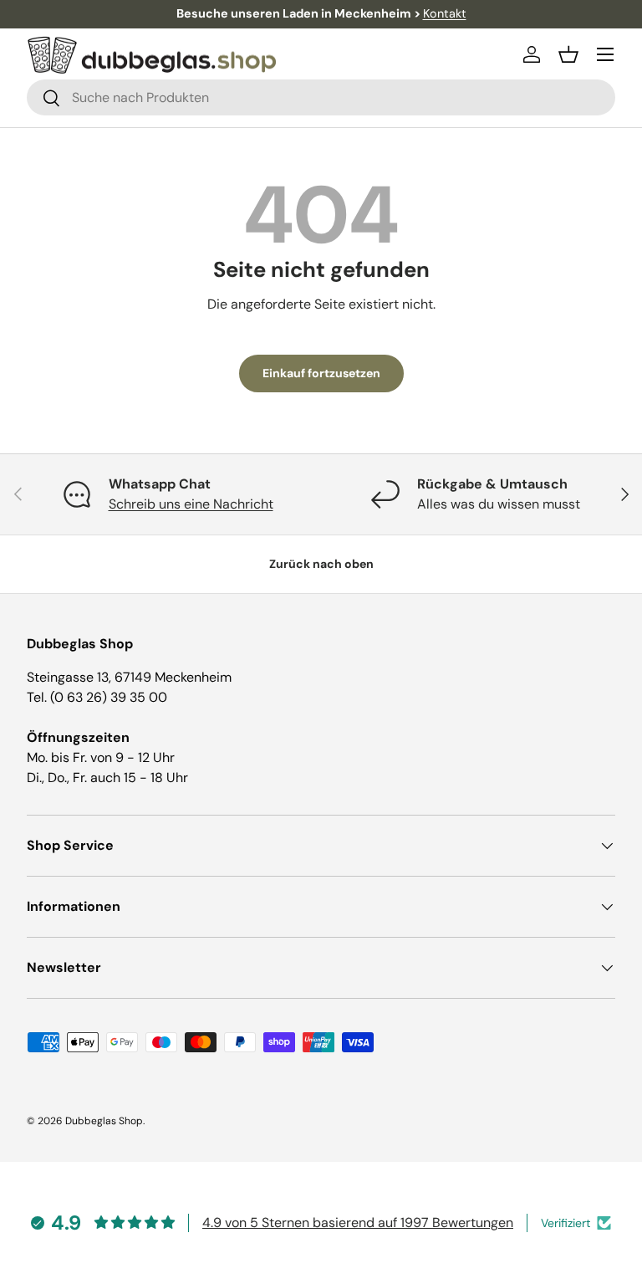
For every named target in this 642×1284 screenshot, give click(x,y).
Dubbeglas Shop (104, 1121)
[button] (568, 54)
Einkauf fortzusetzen (321, 373)
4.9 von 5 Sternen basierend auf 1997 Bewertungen (357, 1222)
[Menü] (605, 54)
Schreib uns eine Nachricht (191, 504)
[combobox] (321, 97)
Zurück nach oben (321, 563)
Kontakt (444, 13)
